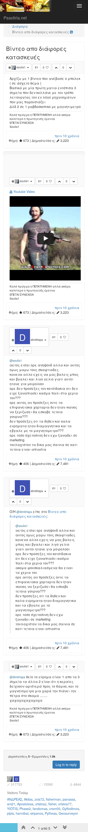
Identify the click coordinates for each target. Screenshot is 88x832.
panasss (69, 799)
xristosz (40, 804)
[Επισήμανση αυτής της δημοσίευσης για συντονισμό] (36, 67)
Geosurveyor (68, 813)
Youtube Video (23, 191)
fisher (52, 804)
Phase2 (25, 808)
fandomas (40, 808)
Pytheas (51, 813)
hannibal (22, 813)
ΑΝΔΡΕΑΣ (14, 799)
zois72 (39, 799)
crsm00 (54, 808)
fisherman (53, 799)
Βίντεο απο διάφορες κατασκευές (38, 514)
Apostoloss (25, 804)
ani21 (11, 804)
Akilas (28, 799)
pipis (10, 813)
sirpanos (36, 813)
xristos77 (65, 804)
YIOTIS (12, 808)
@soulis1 (16, 360)
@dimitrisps (24, 512)
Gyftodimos (70, 808)
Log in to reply (66, 764)
